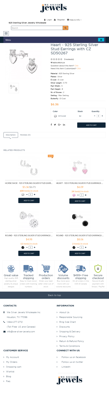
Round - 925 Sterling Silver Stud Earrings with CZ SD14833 (29, 235)
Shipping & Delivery (69, 331)
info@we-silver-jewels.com (20, 331)
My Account (12, 357)
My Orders (11, 362)
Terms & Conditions (69, 346)
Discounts (64, 326)
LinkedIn (66, 366)
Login (49, 20)
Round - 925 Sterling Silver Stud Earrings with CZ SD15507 (80, 235)
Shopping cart (13, 366)
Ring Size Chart (67, 322)
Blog (8, 376)
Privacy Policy (67, 336)
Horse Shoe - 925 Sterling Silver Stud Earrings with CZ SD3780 (29, 183)
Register (61, 20)
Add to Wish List (58, 63)
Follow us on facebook (74, 357)
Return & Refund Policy (71, 341)
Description (10, 135)
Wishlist (10, 371)
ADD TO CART (91, 125)
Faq (8, 381)
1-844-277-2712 (14, 322)
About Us (64, 312)
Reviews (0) (25, 135)
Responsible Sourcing (70, 317)
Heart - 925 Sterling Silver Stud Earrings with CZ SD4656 (80, 183)
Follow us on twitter (72, 362)
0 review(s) (69, 59)
